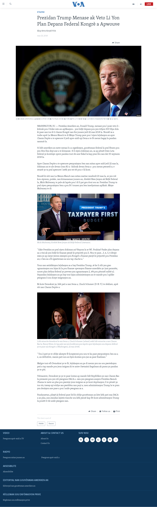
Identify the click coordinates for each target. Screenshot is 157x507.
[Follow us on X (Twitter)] (86, 439)
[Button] (116, 42)
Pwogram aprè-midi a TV (13, 439)
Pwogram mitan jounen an (14, 458)
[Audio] (141, 4)
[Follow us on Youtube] (92, 439)
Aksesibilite (8, 472)
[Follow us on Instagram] (115, 439)
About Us (44, 439)
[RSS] (98, 439)
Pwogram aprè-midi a (50, 458)
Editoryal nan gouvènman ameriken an (19, 486)
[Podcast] (104, 439)
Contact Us (45, 443)
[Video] (133, 4)
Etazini (41, 12)
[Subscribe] (110, 439)
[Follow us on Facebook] (80, 439)
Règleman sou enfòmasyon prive (16, 500)
